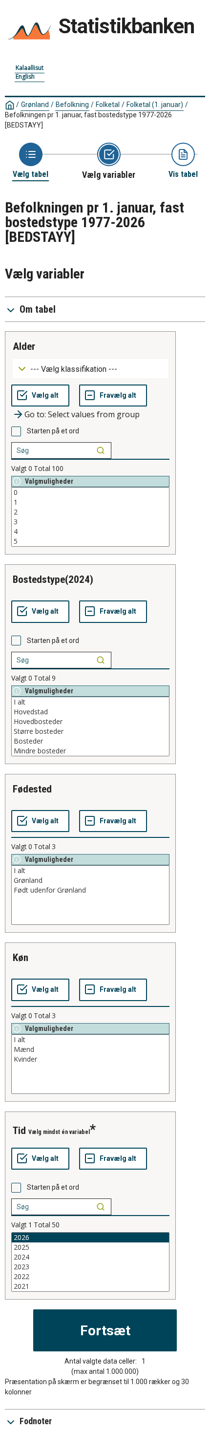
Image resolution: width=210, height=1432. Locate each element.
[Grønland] (90, 880)
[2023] (90, 1267)
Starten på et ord (53, 431)
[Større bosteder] (90, 731)
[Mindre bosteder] (90, 751)
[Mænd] (90, 1049)
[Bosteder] (90, 741)
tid (19, 1130)
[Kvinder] (90, 1059)
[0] (90, 492)
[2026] (90, 1237)
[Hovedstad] (90, 712)
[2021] (90, 1286)
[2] (90, 512)
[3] (90, 522)
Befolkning (72, 104)
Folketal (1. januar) (154, 104)
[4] (90, 531)
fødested (32, 789)
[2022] (90, 1277)
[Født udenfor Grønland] (90, 890)
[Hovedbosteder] (90, 722)
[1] (90, 502)
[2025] (90, 1247)
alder (24, 346)
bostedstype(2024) (53, 579)
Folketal (108, 104)
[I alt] (90, 702)
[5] (90, 541)
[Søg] (100, 450)
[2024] (90, 1257)
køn (20, 957)
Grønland (35, 104)
